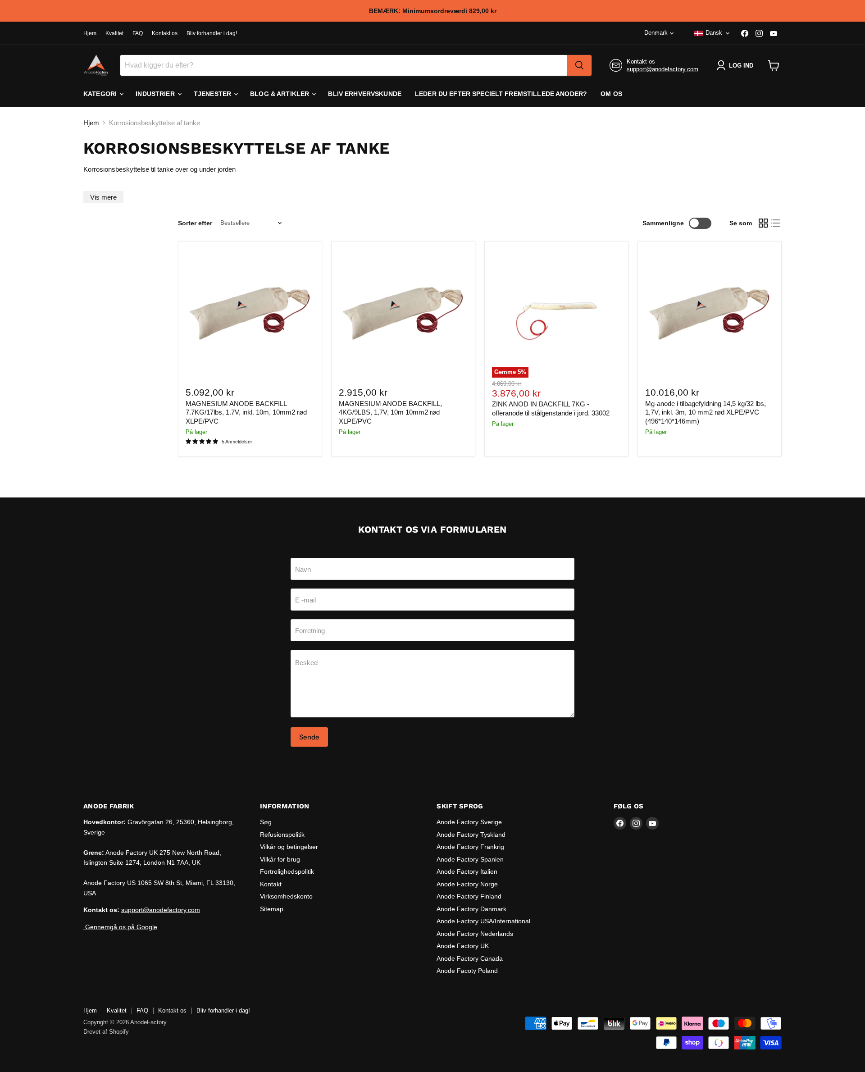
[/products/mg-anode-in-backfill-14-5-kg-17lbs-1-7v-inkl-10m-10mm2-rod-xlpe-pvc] (709, 313)
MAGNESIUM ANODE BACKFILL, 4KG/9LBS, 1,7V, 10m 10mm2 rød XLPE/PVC (390, 412)
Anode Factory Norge (467, 884)
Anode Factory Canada (470, 958)
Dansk (714, 32)
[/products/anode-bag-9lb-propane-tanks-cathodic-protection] (403, 313)
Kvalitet (114, 33)
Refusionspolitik (282, 834)
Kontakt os (165, 33)
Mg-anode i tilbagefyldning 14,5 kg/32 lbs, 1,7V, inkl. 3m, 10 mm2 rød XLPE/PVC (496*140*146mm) (705, 412)
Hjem (89, 33)
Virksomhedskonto (286, 896)
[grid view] (763, 223)
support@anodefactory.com (662, 69)
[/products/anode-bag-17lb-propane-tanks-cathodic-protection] (250, 313)
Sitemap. (272, 908)
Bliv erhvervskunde (364, 93)
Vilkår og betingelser (289, 846)
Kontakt (271, 884)
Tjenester (213, 93)
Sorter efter (195, 223)
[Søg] (579, 65)
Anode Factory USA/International (483, 921)
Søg (266, 822)
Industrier (156, 93)
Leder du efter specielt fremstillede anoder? (501, 93)
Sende (309, 737)
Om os (611, 93)
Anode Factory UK (463, 945)
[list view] (775, 223)
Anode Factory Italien (467, 871)
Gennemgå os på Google (120, 927)
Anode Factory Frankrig (470, 846)
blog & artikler (280, 93)
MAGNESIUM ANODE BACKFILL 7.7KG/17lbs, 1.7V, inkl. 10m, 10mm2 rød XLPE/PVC (246, 412)
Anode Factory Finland (469, 896)
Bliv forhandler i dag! (212, 33)
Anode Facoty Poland (467, 970)
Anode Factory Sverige (469, 822)
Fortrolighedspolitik (287, 871)
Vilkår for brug (280, 859)
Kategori (100, 93)
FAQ (137, 33)
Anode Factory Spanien (470, 859)
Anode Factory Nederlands (475, 933)
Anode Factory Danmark (471, 908)
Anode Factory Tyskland (471, 834)
